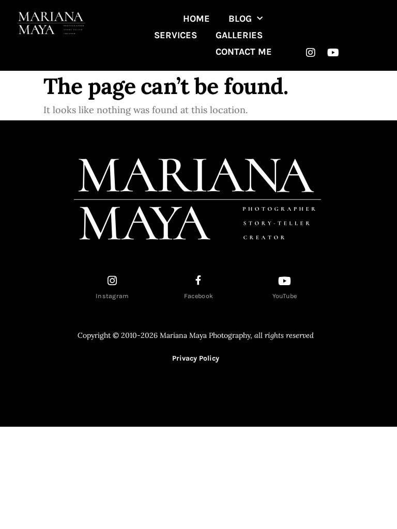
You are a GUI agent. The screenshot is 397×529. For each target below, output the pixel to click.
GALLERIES (239, 35)
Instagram (112, 296)
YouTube (284, 296)
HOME (196, 18)
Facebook (198, 296)
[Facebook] (198, 280)
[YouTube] (285, 281)
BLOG (240, 18)
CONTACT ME (244, 51)
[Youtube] (333, 52)
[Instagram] (310, 52)
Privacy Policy (195, 358)
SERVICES (175, 35)
